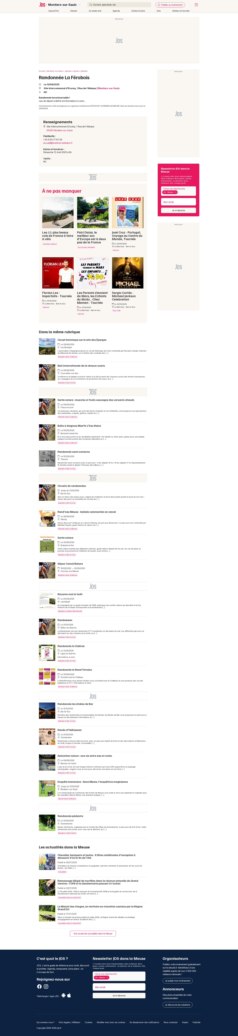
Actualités (62, 872)
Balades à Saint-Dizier (67, 833)
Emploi (185, 1022)
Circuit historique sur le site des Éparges (82, 339)
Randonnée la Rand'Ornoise (75, 669)
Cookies (88, 1022)
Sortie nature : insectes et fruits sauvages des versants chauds (96, 399)
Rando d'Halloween (70, 729)
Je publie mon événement (177, 980)
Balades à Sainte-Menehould (70, 611)
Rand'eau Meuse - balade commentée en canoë (87, 511)
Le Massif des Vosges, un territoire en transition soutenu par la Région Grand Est (100, 907)
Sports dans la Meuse (67, 799)
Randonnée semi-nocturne (74, 451)
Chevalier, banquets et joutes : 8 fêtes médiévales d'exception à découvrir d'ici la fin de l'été (96, 856)
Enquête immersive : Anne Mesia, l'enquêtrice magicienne (93, 781)
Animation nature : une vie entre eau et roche (85, 755)
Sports (76, 71)
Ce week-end (95, 11)
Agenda (116, 11)
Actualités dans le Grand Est (69, 898)
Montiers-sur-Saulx (62, 4)
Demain (73, 11)
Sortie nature (65, 537)
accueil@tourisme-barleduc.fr (57, 142)
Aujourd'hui (53, 11)
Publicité (196, 1022)
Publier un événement (172, 4)
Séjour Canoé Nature (70, 563)
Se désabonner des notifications (144, 1022)
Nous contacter (171, 1022)
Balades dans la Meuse (67, 357)
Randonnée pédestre (70, 815)
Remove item (175, 192)
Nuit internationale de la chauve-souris (81, 365)
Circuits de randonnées (72, 485)
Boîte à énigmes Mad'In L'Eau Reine (79, 425)
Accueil (42, 71)
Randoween (65, 620)
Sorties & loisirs (138, 11)
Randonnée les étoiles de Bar (75, 703)
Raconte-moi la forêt (70, 594)
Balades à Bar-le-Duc (67, 383)
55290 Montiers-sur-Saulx (60, 130)
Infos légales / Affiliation (69, 1022)
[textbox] (179, 192)
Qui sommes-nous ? (45, 1022)
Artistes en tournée (181, 11)
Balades (84, 71)
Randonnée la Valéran (71, 646)
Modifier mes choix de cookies (111, 1022)
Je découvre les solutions (177, 1004)
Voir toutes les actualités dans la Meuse (92, 933)
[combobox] (178, 191)
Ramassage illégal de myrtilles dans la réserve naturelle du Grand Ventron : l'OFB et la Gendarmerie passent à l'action (98, 882)
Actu (159, 11)
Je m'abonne (178, 210)
